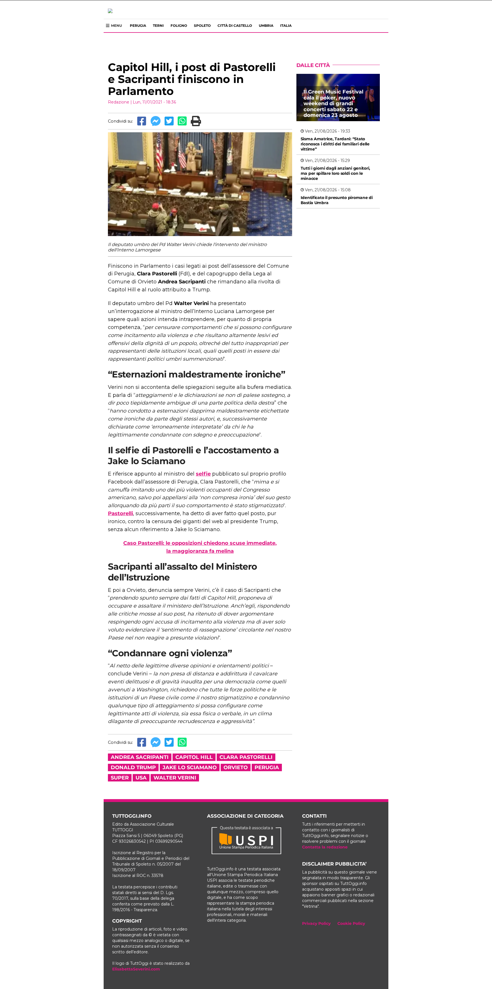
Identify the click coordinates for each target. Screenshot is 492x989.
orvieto (236, 767)
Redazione (118, 102)
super (120, 778)
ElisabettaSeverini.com (136, 969)
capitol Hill (194, 757)
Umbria (266, 25)
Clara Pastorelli (246, 757)
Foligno (179, 25)
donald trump (133, 767)
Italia (286, 25)
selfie (203, 474)
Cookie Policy (351, 923)
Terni (158, 25)
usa (141, 778)
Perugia (138, 25)
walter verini (174, 778)
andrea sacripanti (140, 757)
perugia (267, 767)
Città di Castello (235, 25)
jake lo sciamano (190, 767)
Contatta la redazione (325, 847)
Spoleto (202, 25)
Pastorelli (120, 513)
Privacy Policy (316, 923)
